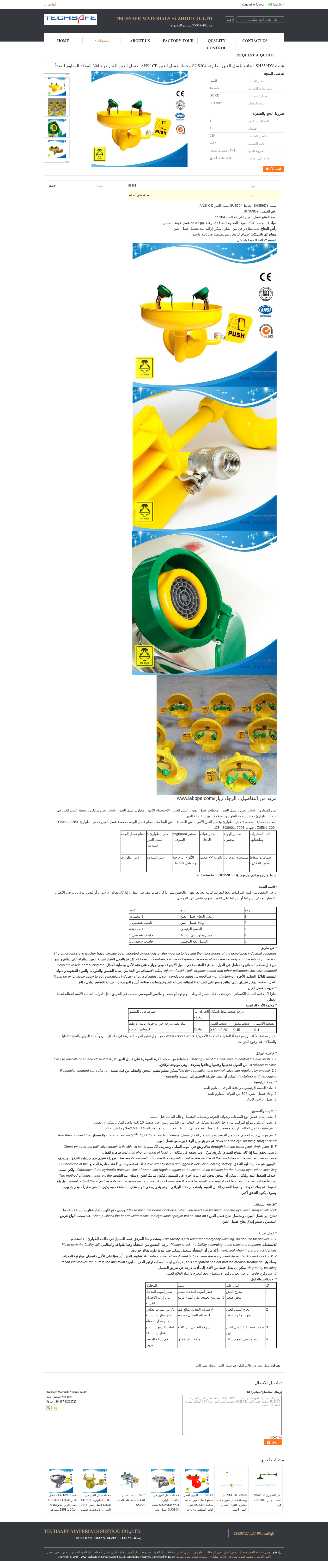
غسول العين (225, 1365)
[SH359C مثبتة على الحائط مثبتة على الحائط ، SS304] (129, 1481)
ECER (171, 1556)
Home (63, 40)
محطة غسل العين (205, 1365)
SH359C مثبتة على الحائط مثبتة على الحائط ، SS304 (129, 1500)
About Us (140, 40)
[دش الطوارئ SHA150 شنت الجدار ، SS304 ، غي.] (265, 1481)
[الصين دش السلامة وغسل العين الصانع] (70, 21)
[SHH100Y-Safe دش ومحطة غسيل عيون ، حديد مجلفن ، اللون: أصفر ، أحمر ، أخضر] (231, 1481)
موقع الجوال (271, 1552)
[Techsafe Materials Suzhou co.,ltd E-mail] (55, 1407)
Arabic (277, 4)
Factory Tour (178, 40)
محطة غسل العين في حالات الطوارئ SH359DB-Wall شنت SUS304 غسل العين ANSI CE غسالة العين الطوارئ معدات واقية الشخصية (165, 1510)
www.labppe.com (195, 798)
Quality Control (216, 44)
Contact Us (254, 40)
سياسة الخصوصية (253, 1552)
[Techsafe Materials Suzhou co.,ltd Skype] (49, 1407)
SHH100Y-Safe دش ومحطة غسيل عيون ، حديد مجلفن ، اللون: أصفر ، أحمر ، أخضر (231, 1502)
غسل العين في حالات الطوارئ (252, 1365)
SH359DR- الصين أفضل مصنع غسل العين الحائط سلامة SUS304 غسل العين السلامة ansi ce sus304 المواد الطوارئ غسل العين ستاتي (198, 1507)
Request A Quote (253, 4)
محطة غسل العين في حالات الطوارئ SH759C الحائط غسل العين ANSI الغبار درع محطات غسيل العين (96, 1505)
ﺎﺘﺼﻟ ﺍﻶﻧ (276, 169)
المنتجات (103, 40)
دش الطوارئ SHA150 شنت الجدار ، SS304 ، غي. (267, 1500)
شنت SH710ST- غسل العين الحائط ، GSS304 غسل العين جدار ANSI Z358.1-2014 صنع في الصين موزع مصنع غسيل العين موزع (62, 1507)
